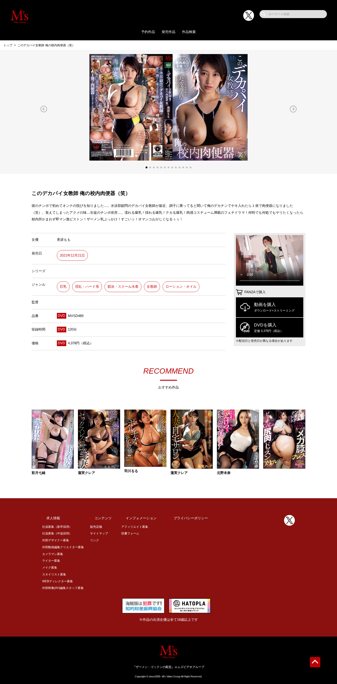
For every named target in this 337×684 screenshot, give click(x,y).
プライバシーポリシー (191, 518)
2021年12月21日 (72, 255)
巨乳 (63, 286)
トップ (7, 45)
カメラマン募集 (52, 554)
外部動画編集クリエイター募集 (63, 547)
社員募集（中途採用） (57, 533)
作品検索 (189, 32)
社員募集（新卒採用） (57, 526)
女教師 (152, 286)
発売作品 (168, 32)
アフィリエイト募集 (134, 526)
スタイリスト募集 (54, 574)
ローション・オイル (181, 286)
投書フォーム (130, 533)
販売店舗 (96, 526)
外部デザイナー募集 (55, 540)
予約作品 (148, 32)
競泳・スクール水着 (123, 286)
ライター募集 (51, 560)
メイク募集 (49, 567)
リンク (94, 540)
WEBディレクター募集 (57, 581)
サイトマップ (99, 533)
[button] (44, 109)
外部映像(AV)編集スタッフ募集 (63, 588)
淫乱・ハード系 (87, 286)
